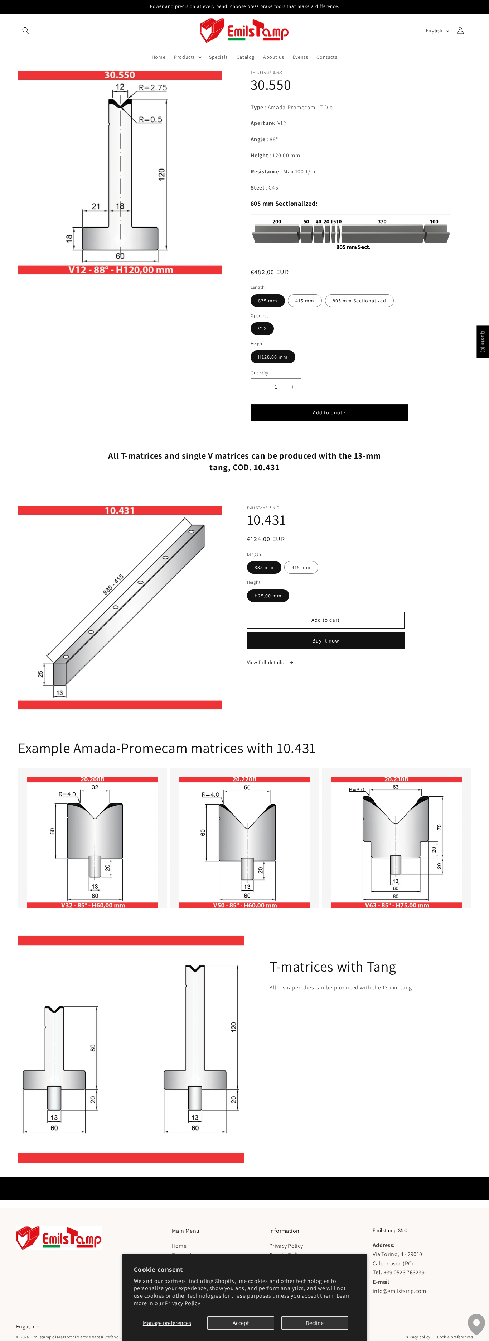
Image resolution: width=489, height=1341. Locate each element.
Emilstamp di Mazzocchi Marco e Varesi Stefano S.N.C (80, 1337)
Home (179, 1245)
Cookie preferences (455, 1337)
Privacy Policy (182, 1303)
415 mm (304, 300)
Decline (315, 1323)
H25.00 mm (268, 595)
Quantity (259, 373)
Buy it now (325, 640)
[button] (26, 30)
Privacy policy (417, 1337)
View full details (266, 662)
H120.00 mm (273, 357)
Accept (241, 1323)
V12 (262, 328)
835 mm (267, 300)
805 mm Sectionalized (359, 300)
